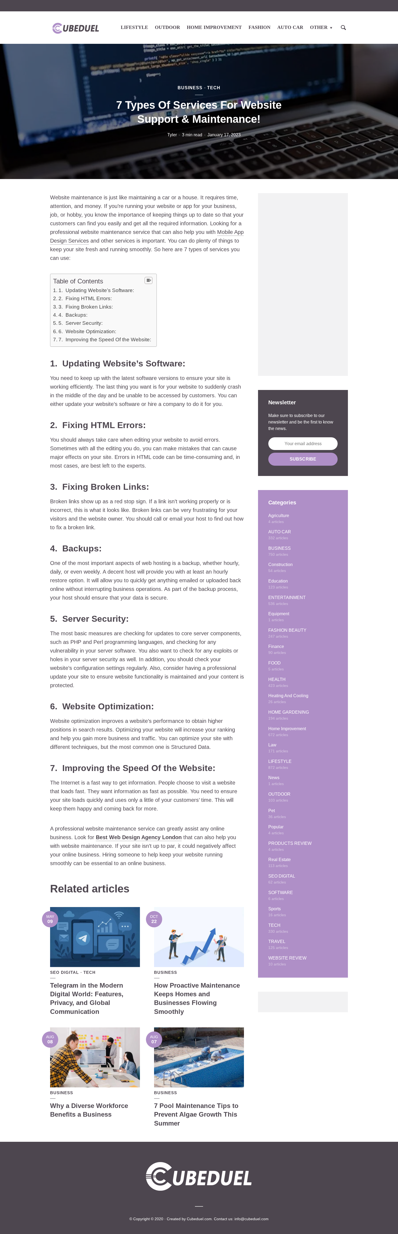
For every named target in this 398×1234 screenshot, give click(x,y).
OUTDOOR (167, 27)
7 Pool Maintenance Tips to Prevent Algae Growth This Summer (196, 1114)
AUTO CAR (290, 27)
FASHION (259, 27)
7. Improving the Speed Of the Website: (104, 339)
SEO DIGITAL (64, 972)
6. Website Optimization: (87, 331)
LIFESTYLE (134, 27)
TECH (213, 87)
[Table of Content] (148, 280)
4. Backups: (72, 315)
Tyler (172, 135)
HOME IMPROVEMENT (214, 27)
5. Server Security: (80, 323)
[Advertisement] (303, 284)
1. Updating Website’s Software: (96, 290)
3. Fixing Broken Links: (85, 307)
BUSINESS (190, 87)
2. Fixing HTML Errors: (85, 298)
